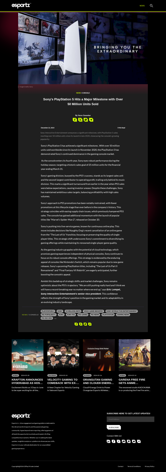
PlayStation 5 (48, 311)
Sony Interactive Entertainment (121, 311)
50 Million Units (73, 311)
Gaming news (123, 315)
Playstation (108, 315)
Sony (60, 311)
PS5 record (47, 318)
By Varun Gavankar (83, 115)
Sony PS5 (71, 315)
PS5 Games (82, 315)
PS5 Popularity (49, 315)
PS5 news (95, 315)
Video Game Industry (93, 311)
